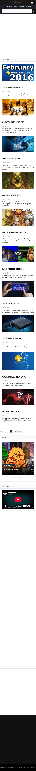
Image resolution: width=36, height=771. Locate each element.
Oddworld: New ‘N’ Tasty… (12, 195)
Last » (20, 431)
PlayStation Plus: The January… (14, 376)
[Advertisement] (18, 34)
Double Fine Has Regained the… (12, 470)
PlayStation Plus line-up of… (13, 87)
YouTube (28, 6)
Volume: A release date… (11, 411)
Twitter (15, 6)
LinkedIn (21, 6)
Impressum (20, 767)
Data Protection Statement (29, 767)
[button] (15, 477)
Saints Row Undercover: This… (13, 122)
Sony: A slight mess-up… (11, 303)
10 (15, 431)
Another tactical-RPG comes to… (14, 232)
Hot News (5, 437)
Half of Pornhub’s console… (13, 269)
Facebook (9, 6)
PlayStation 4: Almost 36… (12, 338)
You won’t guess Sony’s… (11, 158)
